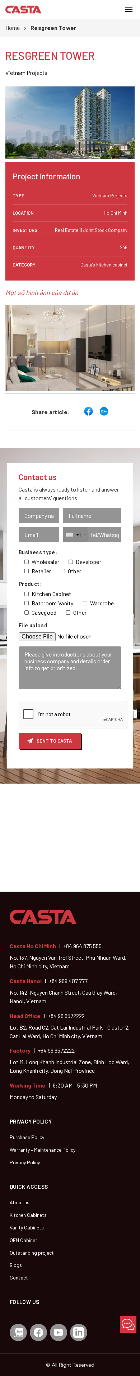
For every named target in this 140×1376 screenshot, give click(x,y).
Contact (19, 1277)
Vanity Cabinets (27, 1227)
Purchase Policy (27, 1137)
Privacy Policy (25, 1162)
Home (12, 27)
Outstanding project (32, 1253)
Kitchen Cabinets (28, 1215)
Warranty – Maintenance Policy (42, 1150)
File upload (33, 625)
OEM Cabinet (23, 1240)
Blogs (16, 1265)
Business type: (38, 552)
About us (19, 1202)
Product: (30, 584)
